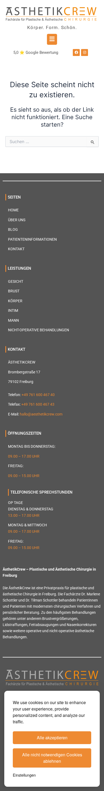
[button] (52, 39)
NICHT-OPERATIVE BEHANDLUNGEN (38, 330)
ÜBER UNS (16, 220)
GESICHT (15, 281)
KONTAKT (16, 249)
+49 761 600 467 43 (37, 404)
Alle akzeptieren (52, 738)
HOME (13, 210)
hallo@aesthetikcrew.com (41, 414)
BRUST (13, 291)
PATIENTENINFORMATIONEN (32, 239)
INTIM (13, 310)
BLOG (13, 229)
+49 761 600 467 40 (38, 395)
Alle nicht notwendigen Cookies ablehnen (52, 758)
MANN (13, 320)
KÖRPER (15, 301)
